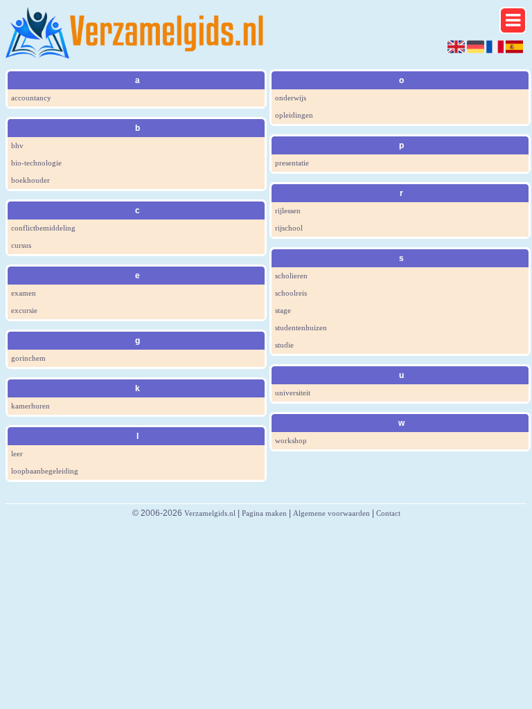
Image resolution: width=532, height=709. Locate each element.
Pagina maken (264, 513)
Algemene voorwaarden (331, 513)
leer (17, 453)
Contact (388, 513)
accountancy (31, 97)
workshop (291, 440)
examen (23, 293)
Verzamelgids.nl (210, 513)
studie (284, 345)
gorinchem (28, 358)
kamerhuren (30, 406)
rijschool (289, 228)
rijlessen (288, 210)
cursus (21, 245)
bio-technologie (36, 163)
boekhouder (30, 180)
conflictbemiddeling (43, 228)
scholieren (291, 275)
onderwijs (290, 97)
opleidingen (294, 115)
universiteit (292, 392)
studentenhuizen (301, 327)
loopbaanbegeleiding (44, 471)
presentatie (292, 163)
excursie (24, 310)
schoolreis (291, 293)
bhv (17, 145)
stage (283, 310)
